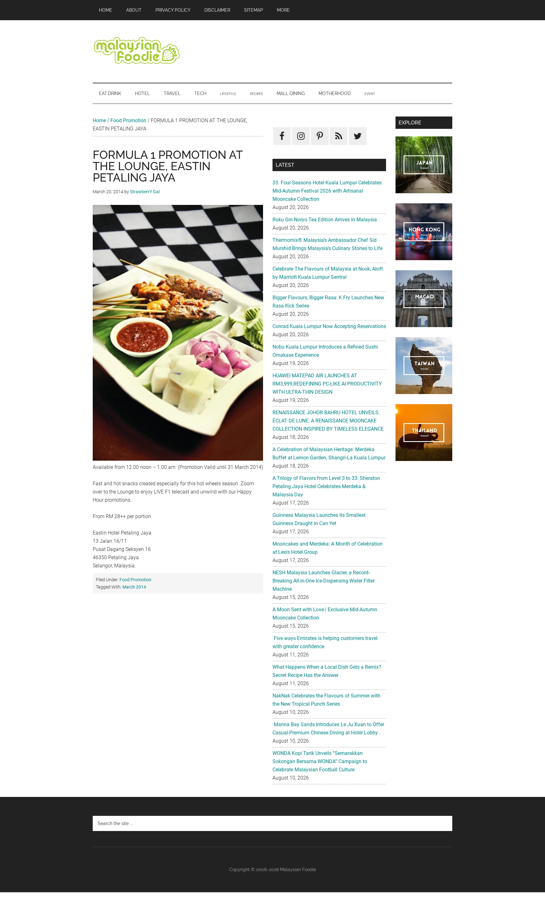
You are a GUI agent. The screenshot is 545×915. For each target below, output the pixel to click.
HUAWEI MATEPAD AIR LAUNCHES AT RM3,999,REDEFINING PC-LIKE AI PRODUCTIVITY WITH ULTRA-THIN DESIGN (327, 384)
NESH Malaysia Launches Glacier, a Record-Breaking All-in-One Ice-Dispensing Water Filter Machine (323, 581)
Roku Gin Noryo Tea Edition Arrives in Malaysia (324, 220)
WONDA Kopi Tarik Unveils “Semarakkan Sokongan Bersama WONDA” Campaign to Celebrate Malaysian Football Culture (319, 761)
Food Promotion (128, 120)
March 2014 (134, 586)
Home (99, 120)
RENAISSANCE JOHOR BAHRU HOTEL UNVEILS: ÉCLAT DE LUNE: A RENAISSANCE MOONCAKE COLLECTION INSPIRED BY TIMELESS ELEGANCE (328, 421)
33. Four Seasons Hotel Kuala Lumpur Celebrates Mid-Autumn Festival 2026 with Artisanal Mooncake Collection (327, 191)
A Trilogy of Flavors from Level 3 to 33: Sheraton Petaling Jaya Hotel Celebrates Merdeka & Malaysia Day (326, 486)
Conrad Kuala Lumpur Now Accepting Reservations (329, 326)
